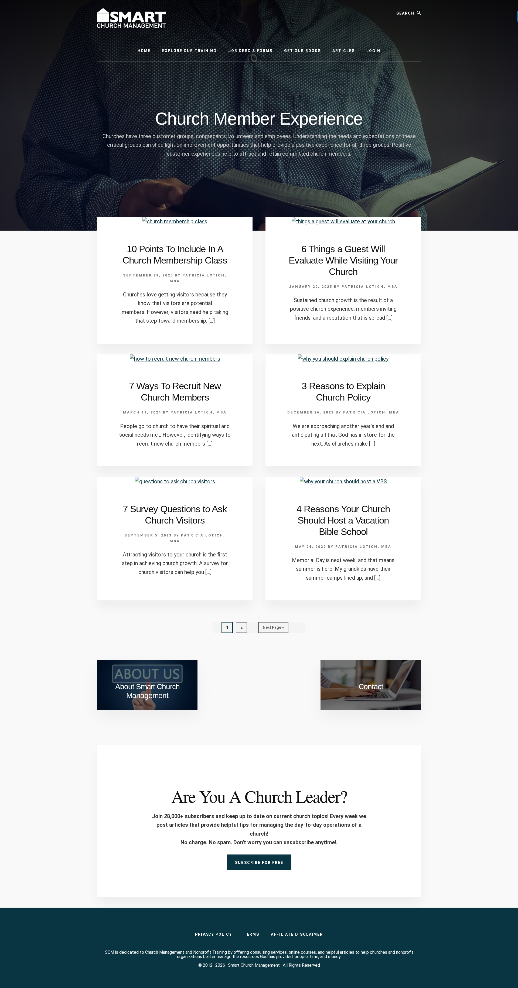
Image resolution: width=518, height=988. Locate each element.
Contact (371, 686)
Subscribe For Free (259, 862)
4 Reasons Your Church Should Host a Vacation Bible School (343, 520)
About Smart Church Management (147, 691)
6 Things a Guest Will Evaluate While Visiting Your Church (343, 260)
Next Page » (273, 629)
